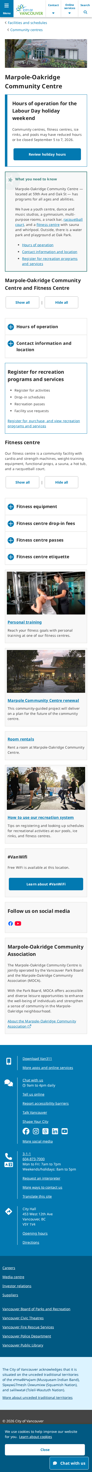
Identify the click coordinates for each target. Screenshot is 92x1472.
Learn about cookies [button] (35, 1436)
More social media (38, 1141)
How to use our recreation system (41, 817)
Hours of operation (38, 245)
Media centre (13, 1277)
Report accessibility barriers (46, 1103)
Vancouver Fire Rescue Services (28, 1327)
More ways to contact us (42, 1187)
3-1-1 (27, 1153)
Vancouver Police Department (26, 1336)
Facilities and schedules (27, 22)
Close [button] (45, 1449)
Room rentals (21, 739)
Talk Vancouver (35, 1112)
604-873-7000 (34, 1159)
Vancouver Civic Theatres (23, 1318)
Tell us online (33, 1094)
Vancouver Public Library (22, 1345)
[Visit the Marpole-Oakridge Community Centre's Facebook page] (10, 923)
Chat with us (33, 1080)
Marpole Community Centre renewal (43, 700)
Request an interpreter (41, 1178)
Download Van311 (37, 1058)
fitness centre (48, 224)
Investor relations (16, 1286)
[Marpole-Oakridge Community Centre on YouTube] (18, 923)
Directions (31, 1242)
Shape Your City (35, 1121)
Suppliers (10, 1295)
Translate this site (37, 1196)
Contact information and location (49, 251)
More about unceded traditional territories (37, 1397)
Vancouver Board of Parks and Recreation (36, 1309)
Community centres (26, 29)
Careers (8, 1267)
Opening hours (35, 1233)
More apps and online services (48, 1067)
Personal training (25, 622)
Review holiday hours (47, 154)
